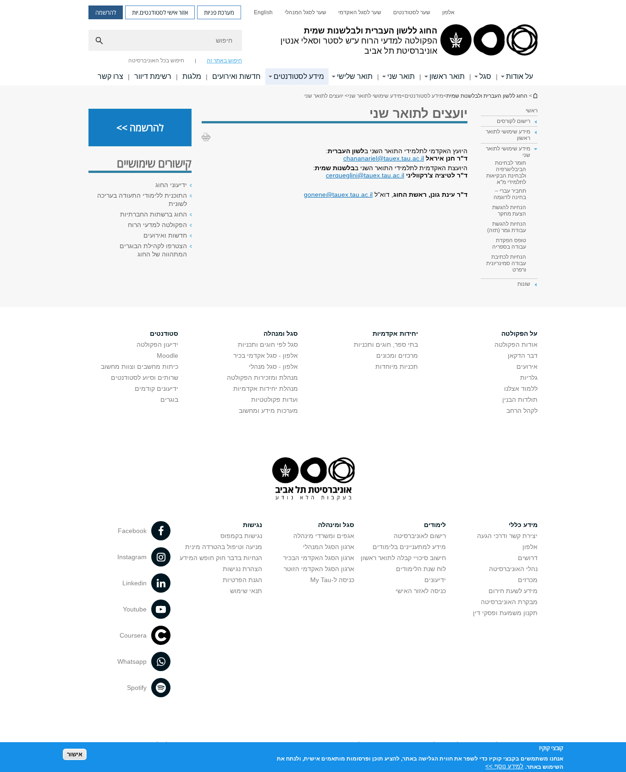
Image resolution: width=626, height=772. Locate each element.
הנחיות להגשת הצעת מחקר (509, 210)
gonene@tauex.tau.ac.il (338, 194)
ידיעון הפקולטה (157, 344)
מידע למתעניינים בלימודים (409, 546)
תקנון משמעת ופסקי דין (505, 612)
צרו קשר (110, 76)
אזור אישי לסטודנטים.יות (160, 12)
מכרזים (528, 579)
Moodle (167, 355)
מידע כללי (523, 524)
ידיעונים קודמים (156, 388)
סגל (485, 76)
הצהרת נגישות (242, 568)
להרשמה (105, 12)
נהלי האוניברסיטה (513, 568)
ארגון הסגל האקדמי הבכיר (318, 557)
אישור (74, 753)
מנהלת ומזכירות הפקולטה (262, 377)
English (263, 12)
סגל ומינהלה (336, 524)
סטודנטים (164, 333)
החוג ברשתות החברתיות (153, 214)
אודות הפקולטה (516, 344)
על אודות (519, 76)
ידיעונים (435, 579)
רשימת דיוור (152, 76)
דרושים (528, 557)
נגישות (252, 524)
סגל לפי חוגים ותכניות (268, 344)
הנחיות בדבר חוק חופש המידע (221, 557)
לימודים (435, 524)
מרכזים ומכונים (397, 355)
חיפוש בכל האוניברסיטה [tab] (156, 60)
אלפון (448, 12)
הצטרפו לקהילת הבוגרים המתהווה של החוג (153, 250)
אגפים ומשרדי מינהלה (323, 535)
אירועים (527, 366)
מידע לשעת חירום (513, 590)
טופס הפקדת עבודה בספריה (509, 243)
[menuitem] (448, 12)
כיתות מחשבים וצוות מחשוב (139, 366)
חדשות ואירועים (236, 76)
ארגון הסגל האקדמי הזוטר (319, 568)
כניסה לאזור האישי (420, 590)
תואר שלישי (355, 76)
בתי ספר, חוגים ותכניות (386, 344)
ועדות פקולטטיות (274, 399)
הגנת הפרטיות (242, 579)
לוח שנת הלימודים (421, 568)
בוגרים (169, 399)
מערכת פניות (219, 12)
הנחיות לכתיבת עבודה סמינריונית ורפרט (506, 263)
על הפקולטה (519, 333)
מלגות (191, 76)
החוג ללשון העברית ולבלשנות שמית (534, 95)
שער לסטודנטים (411, 12)
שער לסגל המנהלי (305, 12)
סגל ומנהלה (281, 333)
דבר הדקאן (523, 355)
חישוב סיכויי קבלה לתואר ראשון (403, 557)
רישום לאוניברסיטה (420, 535)
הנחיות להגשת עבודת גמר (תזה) (506, 227)
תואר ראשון (447, 76)
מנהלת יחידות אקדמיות (265, 388)
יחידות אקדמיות (395, 333)
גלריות (529, 377)
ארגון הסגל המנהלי (328, 546)
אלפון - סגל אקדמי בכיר (265, 355)
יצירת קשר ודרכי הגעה (507, 535)
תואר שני (401, 76)
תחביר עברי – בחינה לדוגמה (510, 194)
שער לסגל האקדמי (359, 12)
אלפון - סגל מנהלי (273, 366)
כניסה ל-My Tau (332, 579)
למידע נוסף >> (504, 766)
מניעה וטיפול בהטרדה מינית (223, 546)
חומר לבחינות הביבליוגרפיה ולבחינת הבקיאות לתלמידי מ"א (506, 172)
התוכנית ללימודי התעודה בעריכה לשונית (142, 199)
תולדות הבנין (520, 399)
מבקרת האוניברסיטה (509, 601)
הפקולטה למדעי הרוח (157, 224)
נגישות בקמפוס (241, 535)
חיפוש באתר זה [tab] (224, 60)
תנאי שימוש (246, 590)
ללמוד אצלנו (521, 388)
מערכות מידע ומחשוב (268, 410)
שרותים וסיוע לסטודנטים (144, 377)
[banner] (313, 42)
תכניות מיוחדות (396, 366)
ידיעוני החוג (171, 185)
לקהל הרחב (522, 410)
